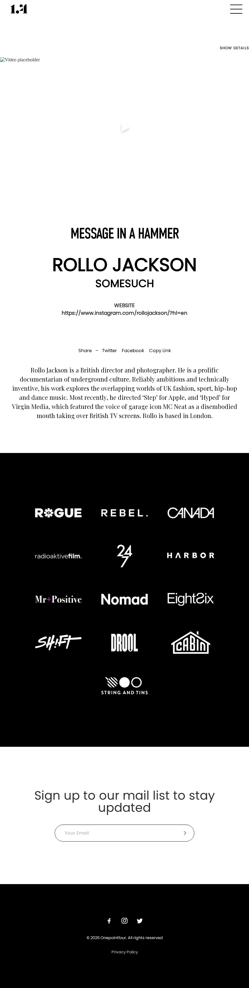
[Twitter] (140, 921)
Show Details (234, 48)
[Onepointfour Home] (19, 9)
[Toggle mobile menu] (236, 8)
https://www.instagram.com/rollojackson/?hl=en (124, 313)
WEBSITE (124, 305)
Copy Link (160, 350)
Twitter (109, 350)
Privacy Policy (124, 952)
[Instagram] (124, 921)
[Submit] (185, 833)
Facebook (133, 350)
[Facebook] (109, 921)
